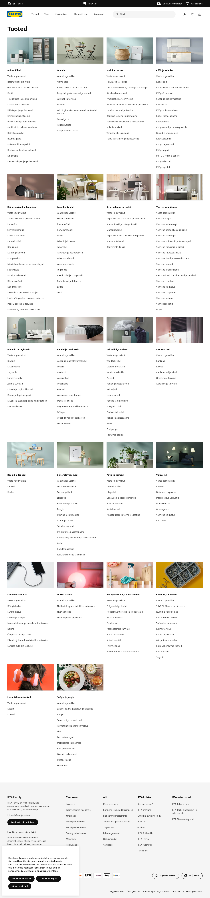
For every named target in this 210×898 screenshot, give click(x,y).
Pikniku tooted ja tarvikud (20, 303)
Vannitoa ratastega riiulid (168, 252)
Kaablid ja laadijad (16, 617)
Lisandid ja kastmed (67, 754)
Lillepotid (61, 497)
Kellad (60, 543)
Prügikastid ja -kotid (117, 606)
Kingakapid (12, 155)
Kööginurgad (162, 150)
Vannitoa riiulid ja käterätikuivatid (172, 258)
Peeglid (60, 509)
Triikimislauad (113, 645)
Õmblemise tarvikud (166, 377)
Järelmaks (71, 815)
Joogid (60, 714)
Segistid (160, 657)
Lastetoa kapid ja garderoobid (22, 161)
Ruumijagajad (14, 138)
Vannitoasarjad (163, 218)
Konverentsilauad (115, 241)
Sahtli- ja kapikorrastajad (168, 98)
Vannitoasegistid (164, 303)
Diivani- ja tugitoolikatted (20, 389)
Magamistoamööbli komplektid (72, 406)
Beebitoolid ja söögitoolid (70, 275)
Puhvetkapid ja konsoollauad (21, 121)
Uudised (141, 827)
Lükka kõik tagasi (48, 878)
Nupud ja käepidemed (167, 132)
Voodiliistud (63, 377)
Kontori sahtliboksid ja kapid (21, 150)
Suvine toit (62, 765)
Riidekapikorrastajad (117, 93)
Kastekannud (113, 509)
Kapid (10, 93)
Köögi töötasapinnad (166, 115)
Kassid (10, 708)
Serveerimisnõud (15, 229)
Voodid (60, 366)
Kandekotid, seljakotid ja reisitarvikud (125, 121)
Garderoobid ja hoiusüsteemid (22, 87)
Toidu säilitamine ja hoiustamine (123, 138)
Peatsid (61, 389)
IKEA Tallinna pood (181, 804)
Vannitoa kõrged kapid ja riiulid (171, 229)
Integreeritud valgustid (167, 497)
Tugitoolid (62, 269)
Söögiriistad (13, 269)
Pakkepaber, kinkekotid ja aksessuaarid (76, 537)
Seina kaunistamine (66, 486)
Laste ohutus (163, 651)
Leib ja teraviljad (65, 737)
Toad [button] (46, 14)
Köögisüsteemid (164, 93)
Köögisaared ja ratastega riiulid (171, 127)
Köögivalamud (163, 161)
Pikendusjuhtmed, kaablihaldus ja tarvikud (127, 104)
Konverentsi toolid (116, 246)
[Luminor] (97, 875)
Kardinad (160, 360)
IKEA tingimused (111, 833)
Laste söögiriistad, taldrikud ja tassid (25, 298)
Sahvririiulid (161, 104)
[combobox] (143, 14)
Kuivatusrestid (114, 640)
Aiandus (61, 104)
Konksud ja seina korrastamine (122, 115)
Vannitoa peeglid (164, 264)
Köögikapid (161, 81)
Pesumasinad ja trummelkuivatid (123, 651)
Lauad (60, 286)
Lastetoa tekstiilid (116, 366)
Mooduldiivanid (14, 406)
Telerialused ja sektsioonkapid (22, 98)
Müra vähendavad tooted (169, 645)
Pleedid (110, 377)
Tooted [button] (35, 14)
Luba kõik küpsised (21, 878)
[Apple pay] (107, 875)
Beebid (10, 492)
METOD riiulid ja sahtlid (168, 155)
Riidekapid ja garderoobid (20, 110)
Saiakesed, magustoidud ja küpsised (75, 708)
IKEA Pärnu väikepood (183, 819)
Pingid (60, 235)
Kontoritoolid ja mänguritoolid (122, 224)
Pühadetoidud (64, 759)
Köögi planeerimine (75, 821)
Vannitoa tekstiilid (165, 281)
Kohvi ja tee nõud (16, 235)
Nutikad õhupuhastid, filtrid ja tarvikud (76, 606)
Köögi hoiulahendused (167, 110)
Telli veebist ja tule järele (78, 809)
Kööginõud (12, 246)
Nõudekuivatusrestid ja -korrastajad (25, 264)
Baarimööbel (63, 224)
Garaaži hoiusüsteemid (18, 115)
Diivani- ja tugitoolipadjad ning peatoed (27, 400)
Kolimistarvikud (114, 127)
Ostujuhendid (110, 838)
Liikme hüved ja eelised (18, 815)
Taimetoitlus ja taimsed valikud (72, 725)
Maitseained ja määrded (69, 742)
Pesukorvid (112, 623)
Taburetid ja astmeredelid (70, 252)
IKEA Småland (144, 809)
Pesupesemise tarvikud (118, 628)
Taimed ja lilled (64, 492)
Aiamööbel (62, 81)
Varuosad (108, 844)
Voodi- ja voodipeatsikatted (71, 417)
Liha (59, 731)
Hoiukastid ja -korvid (117, 81)
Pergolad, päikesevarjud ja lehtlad (74, 93)
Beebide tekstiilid (115, 412)
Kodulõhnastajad (65, 548)
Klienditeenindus (111, 804)
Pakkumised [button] (61, 14)
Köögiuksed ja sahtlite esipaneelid (173, 87)
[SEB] (88, 875)
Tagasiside (108, 827)
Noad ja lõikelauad (16, 275)
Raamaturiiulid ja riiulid (18, 81)
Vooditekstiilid (64, 423)
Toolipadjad (112, 429)
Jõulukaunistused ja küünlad (71, 554)
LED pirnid (161, 520)
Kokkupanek (72, 844)
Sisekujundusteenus (76, 833)
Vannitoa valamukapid (167, 224)
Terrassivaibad (64, 124)
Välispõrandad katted (67, 130)
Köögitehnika (162, 121)
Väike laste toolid (65, 264)
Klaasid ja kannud (16, 252)
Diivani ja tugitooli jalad (19, 395)
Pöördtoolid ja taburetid (69, 281)
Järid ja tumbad (15, 383)
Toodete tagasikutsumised (116, 821)
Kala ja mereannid (66, 748)
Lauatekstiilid (14, 241)
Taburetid (62, 246)
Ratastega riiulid (15, 132)
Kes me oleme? (145, 804)
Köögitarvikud (14, 258)
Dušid (159, 309)
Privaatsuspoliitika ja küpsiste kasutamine (161, 891)
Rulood (159, 366)
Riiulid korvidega (115, 617)
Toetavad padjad (115, 434)
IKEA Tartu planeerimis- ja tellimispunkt (184, 811)
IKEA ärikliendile (145, 833)
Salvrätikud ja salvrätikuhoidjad (22, 292)
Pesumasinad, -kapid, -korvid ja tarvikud (176, 275)
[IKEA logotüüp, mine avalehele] (14, 14)
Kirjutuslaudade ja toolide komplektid (125, 235)
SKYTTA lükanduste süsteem (170, 606)
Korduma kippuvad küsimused (118, 809)
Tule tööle (142, 850)
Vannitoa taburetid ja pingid (170, 246)
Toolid (60, 292)
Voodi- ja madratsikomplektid (72, 360)
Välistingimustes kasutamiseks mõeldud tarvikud (77, 112)
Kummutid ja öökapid (18, 104)
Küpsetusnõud (14, 281)
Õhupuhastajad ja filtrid (19, 634)
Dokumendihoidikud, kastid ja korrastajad (127, 87)
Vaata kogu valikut (16, 76)
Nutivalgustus (163, 503)
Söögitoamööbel (65, 218)
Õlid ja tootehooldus (166, 640)
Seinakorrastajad (65, 526)
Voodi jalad (62, 383)
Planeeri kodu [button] (80, 14)
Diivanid (11, 360)
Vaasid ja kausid (65, 520)
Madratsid (62, 372)
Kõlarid (10, 628)
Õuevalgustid (63, 119)
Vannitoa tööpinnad (166, 292)
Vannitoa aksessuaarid (118, 132)
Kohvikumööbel (65, 229)
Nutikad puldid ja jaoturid (20, 645)
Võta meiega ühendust (193, 891)
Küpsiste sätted (20, 886)
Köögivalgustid (163, 138)
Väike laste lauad (65, 258)
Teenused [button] (98, 14)
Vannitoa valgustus (165, 286)
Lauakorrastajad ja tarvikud (120, 110)
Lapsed (11, 486)
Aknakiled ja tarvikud (166, 383)
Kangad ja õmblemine (117, 400)
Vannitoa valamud (165, 298)
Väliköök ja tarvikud (66, 98)
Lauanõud (12, 224)
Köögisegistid (163, 167)
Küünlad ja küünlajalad (68, 514)
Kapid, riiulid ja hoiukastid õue (22, 127)
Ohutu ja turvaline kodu (149, 815)
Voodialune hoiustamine (69, 395)
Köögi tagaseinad (165, 144)
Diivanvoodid (13, 366)
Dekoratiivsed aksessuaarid (70, 531)
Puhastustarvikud (115, 634)
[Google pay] (116, 875)
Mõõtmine (71, 838)
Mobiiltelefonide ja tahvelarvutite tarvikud (28, 623)
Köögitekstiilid (14, 286)
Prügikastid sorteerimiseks (120, 98)
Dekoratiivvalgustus (166, 492)
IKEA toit (141, 821)
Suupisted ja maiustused (69, 720)
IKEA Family (143, 838)
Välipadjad (112, 389)
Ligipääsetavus (117, 891)
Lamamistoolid (14, 377)
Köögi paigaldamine (76, 827)
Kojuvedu (70, 804)
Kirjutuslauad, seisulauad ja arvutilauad (126, 218)
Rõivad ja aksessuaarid (118, 417)
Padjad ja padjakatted (118, 383)
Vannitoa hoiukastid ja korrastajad (173, 241)
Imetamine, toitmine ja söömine (23, 309)
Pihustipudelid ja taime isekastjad (123, 514)
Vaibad (110, 423)
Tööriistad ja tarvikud (166, 623)
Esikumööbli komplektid (19, 144)
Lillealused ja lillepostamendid (121, 497)
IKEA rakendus (144, 844)
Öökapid (61, 412)
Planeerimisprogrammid (115, 815)
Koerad (11, 714)
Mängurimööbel (114, 229)
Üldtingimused (133, 891)
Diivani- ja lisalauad (66, 241)
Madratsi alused (65, 400)
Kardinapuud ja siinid (166, 372)
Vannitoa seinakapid (166, 235)
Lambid (160, 486)
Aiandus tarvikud (115, 503)
